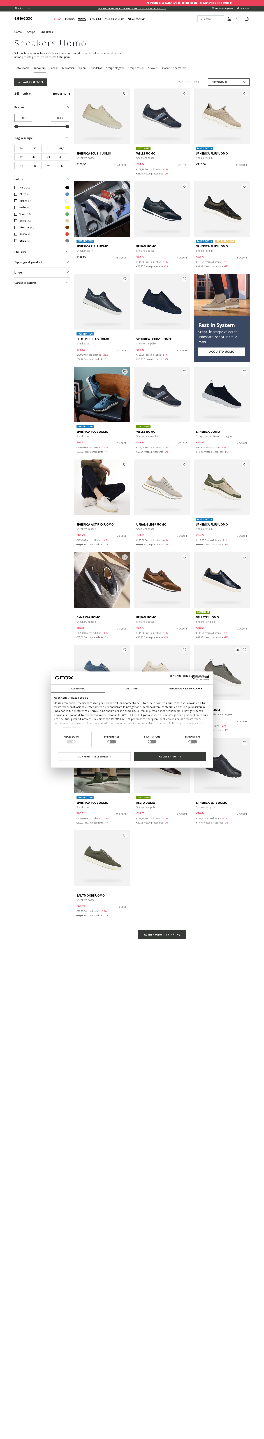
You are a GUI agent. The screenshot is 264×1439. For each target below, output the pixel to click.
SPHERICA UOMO (208, 432)
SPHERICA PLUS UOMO (212, 153)
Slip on (82, 68)
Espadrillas (96, 68)
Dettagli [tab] (132, 688)
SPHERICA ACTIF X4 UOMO (95, 524)
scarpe (31, 32)
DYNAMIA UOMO (88, 617)
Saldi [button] (57, 18)
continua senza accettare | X (189, 675)
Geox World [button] (136, 18)
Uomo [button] (82, 18)
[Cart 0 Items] (245, 21)
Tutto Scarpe (21, 68)
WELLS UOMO (146, 153)
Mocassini (68, 68)
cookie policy (71, 727)
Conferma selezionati (94, 756)
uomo (18, 32)
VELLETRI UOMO (207, 617)
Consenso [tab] (78, 688)
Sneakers (40, 68)
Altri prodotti (162, 934)
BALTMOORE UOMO (91, 895)
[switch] (111, 741)
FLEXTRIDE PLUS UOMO (93, 339)
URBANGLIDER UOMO (151, 524)
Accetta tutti (170, 756)
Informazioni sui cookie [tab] (186, 688)
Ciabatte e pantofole (174, 68)
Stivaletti (153, 68)
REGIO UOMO (145, 803)
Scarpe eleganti (115, 68)
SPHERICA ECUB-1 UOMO (94, 153)
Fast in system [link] (114, 18)
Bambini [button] (95, 18)
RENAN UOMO (146, 246)
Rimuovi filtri (61, 93)
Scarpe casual (136, 68)
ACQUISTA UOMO (221, 352)
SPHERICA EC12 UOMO (211, 803)
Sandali (54, 68)
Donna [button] (70, 18)
